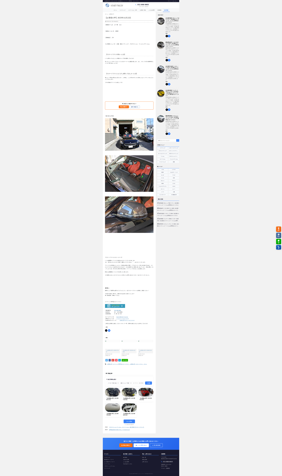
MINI (162, 183)
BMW (162, 172)
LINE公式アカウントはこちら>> (127, 320)
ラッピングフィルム (174, 159)
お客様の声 (109, 364)
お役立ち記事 (126, 459)
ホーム (115, 10)
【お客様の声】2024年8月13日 (112, 398)
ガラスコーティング (163, 150)
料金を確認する (123, 106)
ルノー (174, 189)
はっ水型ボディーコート (109, 461)
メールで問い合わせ (142, 445)
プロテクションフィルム (174, 156)
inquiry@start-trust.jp (122, 317)
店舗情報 (159, 10)
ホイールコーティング (162, 153)
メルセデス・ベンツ (174, 172)
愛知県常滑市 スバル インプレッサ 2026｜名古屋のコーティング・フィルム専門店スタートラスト (172, 117)
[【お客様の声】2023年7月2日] (112, 344)
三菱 (174, 191)
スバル (162, 177)
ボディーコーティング (173, 147)
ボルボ (174, 186)
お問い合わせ (145, 461)
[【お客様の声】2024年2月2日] (145, 344)
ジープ (162, 191)
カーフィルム (162, 159)
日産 (174, 177)
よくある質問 (152, 10)
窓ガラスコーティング (173, 153)
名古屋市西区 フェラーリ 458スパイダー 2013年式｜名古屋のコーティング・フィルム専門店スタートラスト (172, 93)
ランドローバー (163, 194)
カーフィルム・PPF (132, 10)
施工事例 (125, 457)
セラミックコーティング (174, 150)
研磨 (174, 161)
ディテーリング (163, 161)
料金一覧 (144, 457)
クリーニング (107, 468)
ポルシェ (162, 180)
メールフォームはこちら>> (122, 318)
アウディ (174, 180)
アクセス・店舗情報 (165, 468)
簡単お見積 (144, 459)
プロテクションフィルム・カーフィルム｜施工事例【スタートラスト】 (126, 427)
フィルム (162, 156)
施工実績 (166, 10)
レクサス (174, 169)
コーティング (123, 10)
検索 (149, 383)
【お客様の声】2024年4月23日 (129, 414)
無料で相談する (134, 107)
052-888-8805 (143, 5)
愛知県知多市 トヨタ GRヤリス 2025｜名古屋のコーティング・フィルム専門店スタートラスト (172, 44)
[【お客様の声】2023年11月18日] (128, 344)
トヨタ (162, 169)
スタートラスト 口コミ (141, 364)
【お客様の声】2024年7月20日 (129, 398)
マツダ (174, 175)
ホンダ (162, 175)
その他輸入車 (173, 194)
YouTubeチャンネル (127, 464)
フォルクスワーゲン (163, 186)
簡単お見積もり (126, 445)
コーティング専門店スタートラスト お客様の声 (124, 364)
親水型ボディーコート (109, 459)
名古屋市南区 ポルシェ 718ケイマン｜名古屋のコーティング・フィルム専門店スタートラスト (172, 20)
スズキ (174, 183)
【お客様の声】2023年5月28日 (145, 398)
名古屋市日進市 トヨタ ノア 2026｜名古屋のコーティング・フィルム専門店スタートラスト (172, 68)
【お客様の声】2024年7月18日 (112, 414)
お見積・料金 (143, 10)
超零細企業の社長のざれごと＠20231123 (119, 429)
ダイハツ (162, 189)
